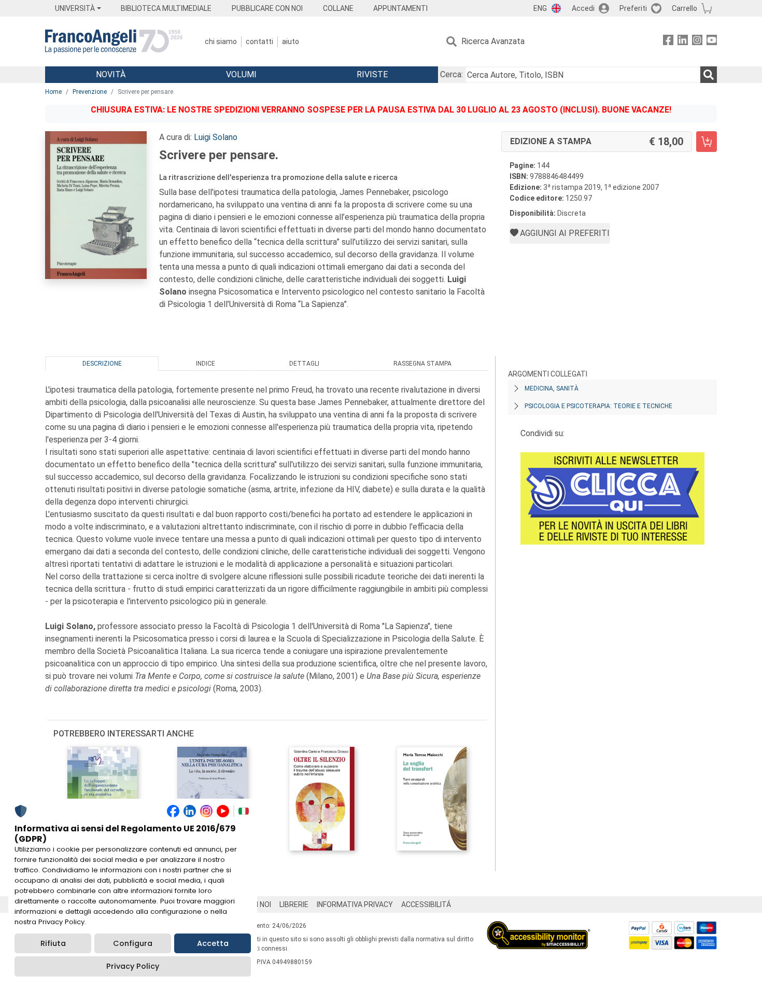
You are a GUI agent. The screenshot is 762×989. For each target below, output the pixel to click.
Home (53, 91)
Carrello (684, 8)
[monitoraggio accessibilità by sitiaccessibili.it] (538, 927)
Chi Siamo (221, 41)
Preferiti (633, 8)
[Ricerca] (708, 74)
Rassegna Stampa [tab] (422, 363)
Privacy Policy (132, 966)
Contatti (259, 41)
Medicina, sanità (551, 388)
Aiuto (290, 41)
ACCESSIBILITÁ (426, 904)
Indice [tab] (205, 363)
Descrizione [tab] (102, 363)
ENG (540, 8)
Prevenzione (90, 91)
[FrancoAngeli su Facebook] (668, 42)
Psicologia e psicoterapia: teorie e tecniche (598, 406)
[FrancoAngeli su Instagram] (697, 42)
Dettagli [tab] (304, 363)
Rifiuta (53, 943)
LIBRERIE (293, 904)
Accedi (583, 8)
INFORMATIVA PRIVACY (355, 904)
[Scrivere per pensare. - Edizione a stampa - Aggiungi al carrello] (706, 141)
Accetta (213, 943)
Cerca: (451, 74)
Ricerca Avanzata (493, 41)
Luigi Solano (215, 137)
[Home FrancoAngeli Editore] (113, 41)
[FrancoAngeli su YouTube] (712, 42)
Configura (132, 943)
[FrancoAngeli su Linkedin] (683, 42)
